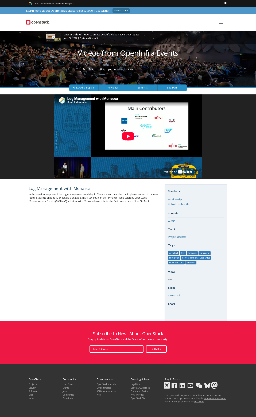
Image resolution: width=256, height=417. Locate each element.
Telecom (192, 253)
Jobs (65, 391)
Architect (173, 253)
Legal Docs (136, 384)
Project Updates (177, 236)
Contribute (68, 398)
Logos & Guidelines (140, 387)
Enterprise (174, 257)
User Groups (69, 384)
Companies (68, 394)
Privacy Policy (137, 394)
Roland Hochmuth (178, 204)
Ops (183, 253)
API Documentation (106, 391)
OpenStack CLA (138, 398)
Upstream (205, 253)
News (31, 398)
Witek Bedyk (175, 199)
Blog (31, 394)
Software (33, 391)
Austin (171, 221)
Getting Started (104, 387)
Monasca (191, 262)
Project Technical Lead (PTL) (196, 257)
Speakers (172, 87)
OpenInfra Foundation (215, 398)
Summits (143, 87)
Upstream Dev (176, 262)
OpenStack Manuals (106, 384)
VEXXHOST (199, 401)
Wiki (99, 394)
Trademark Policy (139, 391)
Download (174, 295)
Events (66, 387)
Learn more (121, 10)
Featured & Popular (84, 87)
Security (32, 387)
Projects (33, 384)
